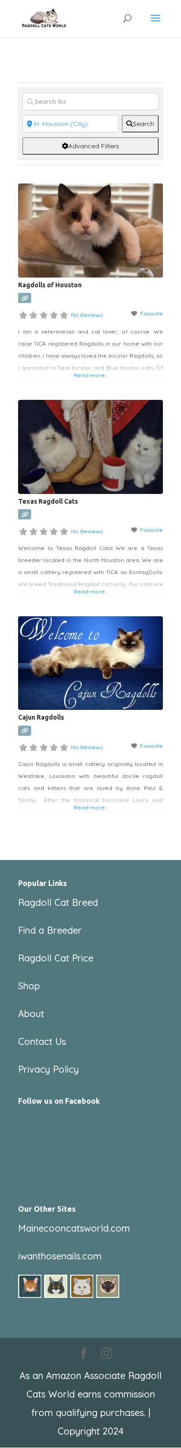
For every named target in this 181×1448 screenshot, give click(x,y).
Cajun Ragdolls (41, 717)
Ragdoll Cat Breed (58, 902)
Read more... (91, 375)
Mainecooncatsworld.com (74, 1228)
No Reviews (87, 314)
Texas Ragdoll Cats (48, 501)
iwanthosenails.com (60, 1256)
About (31, 1013)
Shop (29, 986)
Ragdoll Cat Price (55, 958)
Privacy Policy (48, 1069)
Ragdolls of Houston (50, 285)
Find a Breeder (50, 930)
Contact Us (42, 1041)
